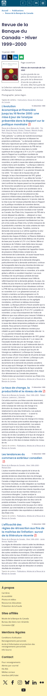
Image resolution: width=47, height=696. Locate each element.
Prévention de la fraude (12, 606)
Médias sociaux (8, 672)
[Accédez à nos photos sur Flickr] (41, 684)
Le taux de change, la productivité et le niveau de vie (22, 389)
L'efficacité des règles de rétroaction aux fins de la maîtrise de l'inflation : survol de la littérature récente (23, 530)
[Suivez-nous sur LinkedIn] (34, 684)
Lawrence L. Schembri (17, 397)
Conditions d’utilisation (12, 637)
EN (36, 3)
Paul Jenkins (17, 133)
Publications (18, 10)
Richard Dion (6, 467)
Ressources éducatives (11, 603)
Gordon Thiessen (24, 130)
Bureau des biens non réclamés (15, 622)
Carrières (6, 593)
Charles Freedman (30, 133)
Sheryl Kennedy (11, 130)
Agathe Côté (12, 541)
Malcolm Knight (37, 130)
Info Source (7, 650)
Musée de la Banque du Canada (15, 618)
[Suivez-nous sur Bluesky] (27, 684)
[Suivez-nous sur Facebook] (12, 684)
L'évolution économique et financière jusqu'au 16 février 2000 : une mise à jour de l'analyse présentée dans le (23, 115)
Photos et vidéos (9, 599)
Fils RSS (5, 669)
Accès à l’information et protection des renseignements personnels (18, 645)
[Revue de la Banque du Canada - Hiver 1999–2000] (10, 72)
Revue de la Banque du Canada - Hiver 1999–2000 (20, 128)
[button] (4, 57)
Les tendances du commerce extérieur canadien (22, 456)
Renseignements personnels (14, 641)
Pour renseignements (11, 662)
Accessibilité (7, 596)
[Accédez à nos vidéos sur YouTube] (23, 691)
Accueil (5, 10)
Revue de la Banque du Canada (19, 13)
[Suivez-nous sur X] (5, 684)
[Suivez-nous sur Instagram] (20, 684)
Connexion (8, 625)
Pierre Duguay (7, 133)
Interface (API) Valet (10, 675)
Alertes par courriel (10, 665)
